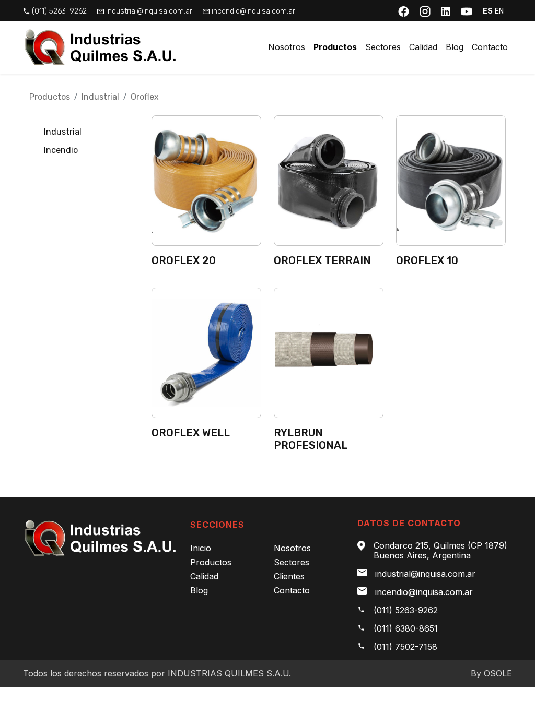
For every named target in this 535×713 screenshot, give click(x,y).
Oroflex (145, 97)
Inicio (200, 548)
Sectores (383, 47)
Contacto (490, 47)
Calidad (423, 47)
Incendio (61, 150)
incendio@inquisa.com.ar (253, 11)
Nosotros (286, 47)
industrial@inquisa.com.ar (149, 11)
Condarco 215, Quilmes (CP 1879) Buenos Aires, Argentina (440, 551)
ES (488, 11)
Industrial (100, 97)
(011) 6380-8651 (406, 629)
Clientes (289, 576)
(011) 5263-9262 (59, 11)
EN (499, 11)
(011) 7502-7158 (405, 647)
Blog (454, 47)
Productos (335, 47)
